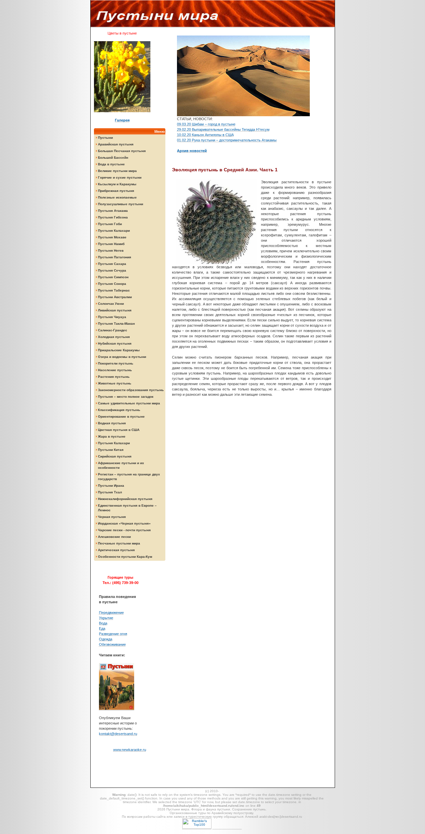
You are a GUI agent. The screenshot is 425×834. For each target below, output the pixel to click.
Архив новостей (192, 151)
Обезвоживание (112, 644)
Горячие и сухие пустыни (119, 177)
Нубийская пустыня (114, 343)
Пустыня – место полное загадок (125, 396)
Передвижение (111, 613)
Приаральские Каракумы (119, 350)
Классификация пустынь (119, 410)
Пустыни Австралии (115, 297)
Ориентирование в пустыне (121, 416)
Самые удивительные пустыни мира (129, 403)
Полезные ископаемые (117, 197)
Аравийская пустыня (115, 144)
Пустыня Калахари (114, 230)
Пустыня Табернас (114, 290)
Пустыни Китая (111, 450)
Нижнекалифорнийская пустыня (125, 499)
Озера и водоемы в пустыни (122, 357)
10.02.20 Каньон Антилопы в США (205, 135)
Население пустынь (115, 370)
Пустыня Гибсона (113, 217)
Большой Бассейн (113, 157)
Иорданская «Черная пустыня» (124, 523)
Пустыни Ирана (111, 485)
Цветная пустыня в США (118, 430)
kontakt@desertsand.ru (118, 734)
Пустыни (105, 137)
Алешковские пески (114, 537)
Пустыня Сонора (112, 284)
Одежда (105, 639)
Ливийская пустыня (114, 310)
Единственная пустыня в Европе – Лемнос (127, 508)
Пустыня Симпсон (113, 277)
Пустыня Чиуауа (112, 317)
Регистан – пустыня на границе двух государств (129, 476)
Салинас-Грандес (112, 330)
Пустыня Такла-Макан (116, 323)
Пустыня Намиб (111, 244)
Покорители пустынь (115, 363)
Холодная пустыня (114, 337)
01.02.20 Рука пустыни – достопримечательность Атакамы (227, 140)
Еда (102, 628)
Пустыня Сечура (112, 270)
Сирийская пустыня (114, 456)
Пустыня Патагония (114, 257)
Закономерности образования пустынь (131, 390)
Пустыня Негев (111, 250)
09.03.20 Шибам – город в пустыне (206, 124)
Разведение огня (113, 634)
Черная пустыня (112, 517)
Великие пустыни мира (117, 171)
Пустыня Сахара (112, 264)
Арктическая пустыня (116, 550)
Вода (103, 623)
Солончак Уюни (111, 303)
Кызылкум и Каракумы (117, 184)
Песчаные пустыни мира (119, 543)
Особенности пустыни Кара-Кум (125, 556)
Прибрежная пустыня (116, 191)
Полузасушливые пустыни (120, 204)
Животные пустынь (114, 383)
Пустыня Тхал (110, 492)
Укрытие (106, 618)
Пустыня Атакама (113, 210)
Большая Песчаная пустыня (122, 151)
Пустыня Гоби (110, 224)
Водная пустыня (112, 423)
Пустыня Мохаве (112, 237)
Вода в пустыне (111, 164)
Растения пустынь (113, 376)
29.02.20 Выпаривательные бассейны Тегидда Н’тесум (223, 129)
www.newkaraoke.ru (129, 750)
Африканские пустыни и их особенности (121, 465)
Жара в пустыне (112, 436)
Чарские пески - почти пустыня (124, 530)
